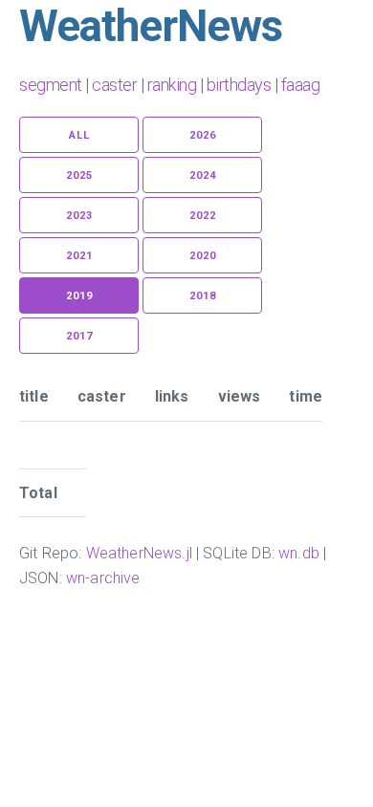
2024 (202, 175)
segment (50, 85)
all (79, 135)
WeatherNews (150, 26)
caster (114, 85)
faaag (300, 85)
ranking (172, 85)
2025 (79, 175)
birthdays (239, 85)
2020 (202, 256)
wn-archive (103, 578)
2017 (79, 336)
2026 (202, 135)
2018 (202, 296)
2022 (202, 215)
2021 (79, 256)
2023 (79, 215)
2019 (79, 296)
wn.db (298, 553)
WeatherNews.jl (139, 553)
